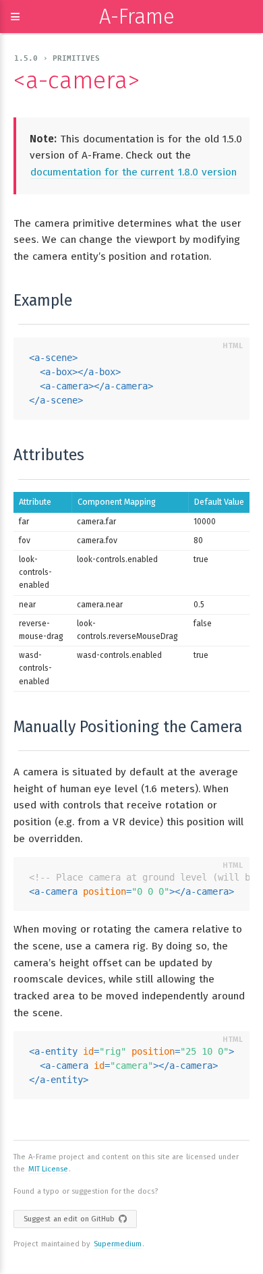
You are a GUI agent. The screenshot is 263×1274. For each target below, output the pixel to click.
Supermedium (118, 1244)
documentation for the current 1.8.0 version (133, 172)
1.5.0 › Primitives (57, 58)
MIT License (48, 1169)
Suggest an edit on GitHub (69, 1219)
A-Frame (137, 16)
